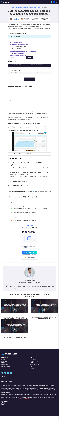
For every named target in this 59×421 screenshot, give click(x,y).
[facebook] (5, 373)
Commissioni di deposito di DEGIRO (19, 46)
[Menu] (56, 2)
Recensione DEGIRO (36, 7)
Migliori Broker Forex (27, 7)
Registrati (32, 368)
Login (31, 366)
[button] (51, 2)
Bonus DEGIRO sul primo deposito (17, 53)
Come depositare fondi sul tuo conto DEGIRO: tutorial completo (23, 51)
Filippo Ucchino (16, 19)
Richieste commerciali (5, 366)
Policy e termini (24, 5)
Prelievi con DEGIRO (16, 48)
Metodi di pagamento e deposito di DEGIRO (19, 44)
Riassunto (12, 40)
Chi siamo (3, 359)
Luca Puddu (26, 19)
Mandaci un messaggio (34, 364)
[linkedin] (8, 373)
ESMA (34, 191)
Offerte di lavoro (4, 364)
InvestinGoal (14, 7)
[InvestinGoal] (8, 2)
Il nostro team (4, 361)
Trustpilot (3, 376)
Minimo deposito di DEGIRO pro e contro (18, 55)
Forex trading (20, 7)
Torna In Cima (29, 225)
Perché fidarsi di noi (34, 361)
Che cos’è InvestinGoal (33, 5)
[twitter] (2, 373)
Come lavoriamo (33, 359)
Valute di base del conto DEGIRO (16, 42)
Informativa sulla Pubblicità (24, 398)
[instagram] (11, 373)
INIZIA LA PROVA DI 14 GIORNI (29, 252)
